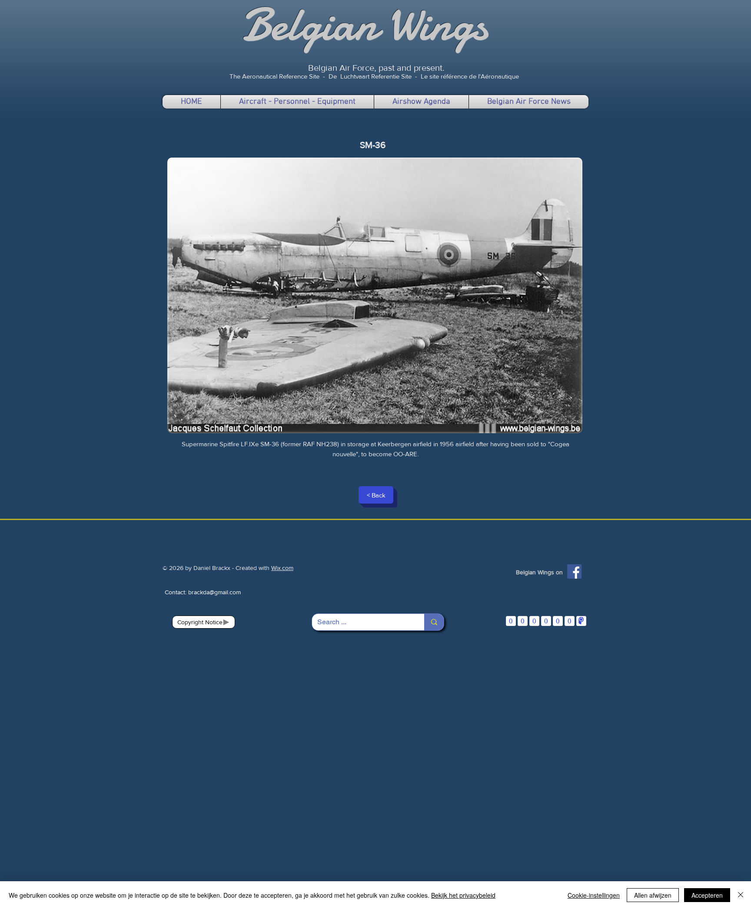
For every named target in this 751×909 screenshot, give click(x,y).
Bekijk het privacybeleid (463, 895)
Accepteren (707, 895)
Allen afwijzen (652, 895)
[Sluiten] (740, 895)
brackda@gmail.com (214, 592)
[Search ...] (434, 622)
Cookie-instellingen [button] (594, 895)
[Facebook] (574, 571)
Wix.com (282, 567)
